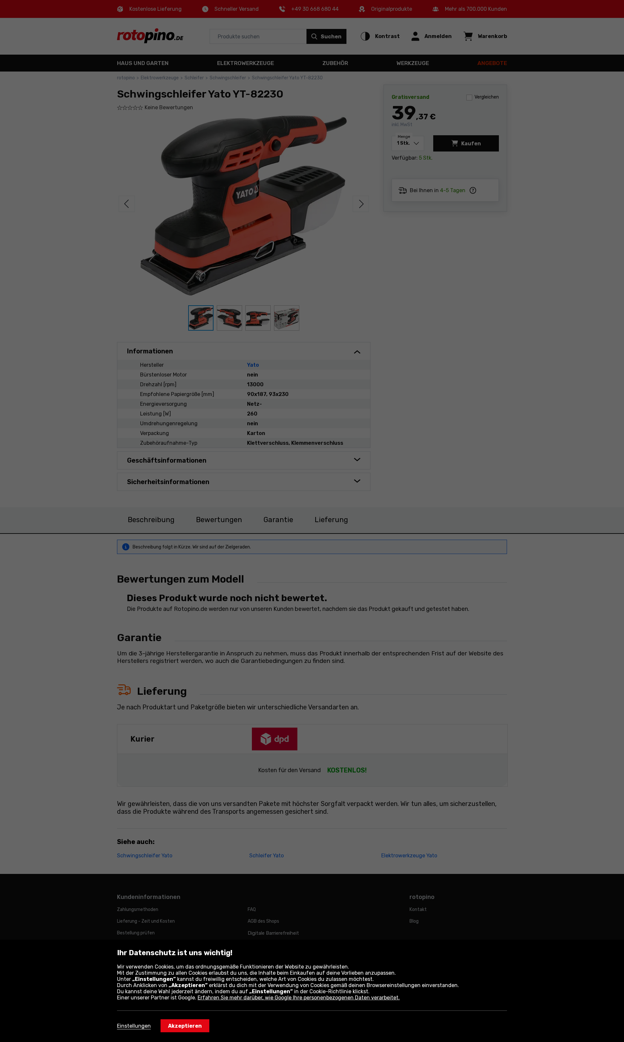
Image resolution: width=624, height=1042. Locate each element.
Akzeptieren (185, 1026)
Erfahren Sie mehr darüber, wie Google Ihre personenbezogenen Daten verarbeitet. (299, 998)
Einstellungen (134, 1026)
